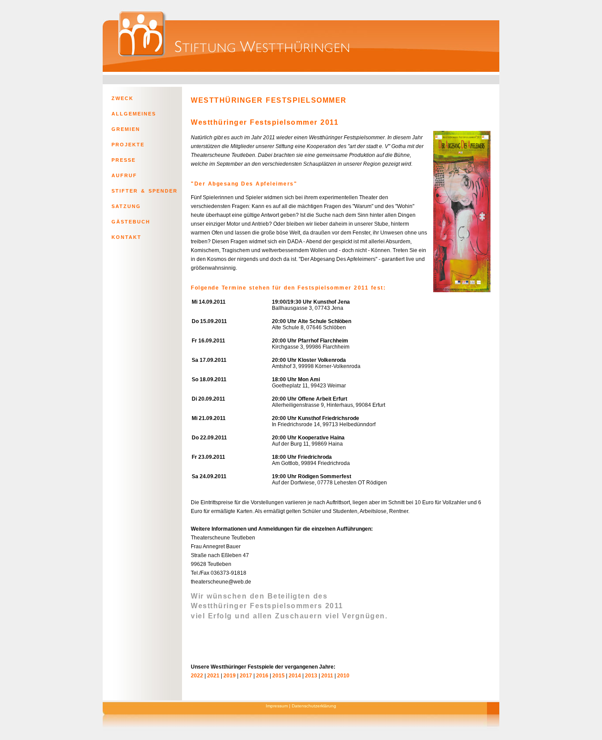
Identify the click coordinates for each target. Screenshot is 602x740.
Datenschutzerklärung (314, 705)
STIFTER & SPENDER (144, 190)
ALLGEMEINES (133, 113)
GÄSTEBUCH (130, 221)
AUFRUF (124, 175)
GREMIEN (125, 129)
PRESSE (123, 160)
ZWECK (122, 98)
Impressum (277, 705)
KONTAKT (126, 237)
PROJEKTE (128, 144)
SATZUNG (126, 206)
